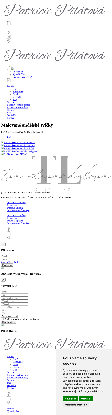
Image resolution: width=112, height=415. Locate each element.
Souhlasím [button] (70, 398)
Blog (15, 99)
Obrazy (10, 110)
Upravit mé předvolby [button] (76, 404)
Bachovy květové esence (18, 104)
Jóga (9, 112)
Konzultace (18, 91)
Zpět (9, 137)
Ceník (15, 94)
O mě (15, 89)
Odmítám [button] (85, 398)
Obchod (10, 102)
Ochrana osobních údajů (18, 210)
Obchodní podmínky (16, 202)
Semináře (11, 115)
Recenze (17, 97)
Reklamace (12, 205)
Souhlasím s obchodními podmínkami (21, 319)
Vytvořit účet (19, 74)
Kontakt (10, 118)
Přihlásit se (18, 71)
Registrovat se (8, 322)
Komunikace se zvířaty (17, 107)
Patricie (10, 86)
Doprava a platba (15, 208)
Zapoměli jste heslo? (22, 77)
